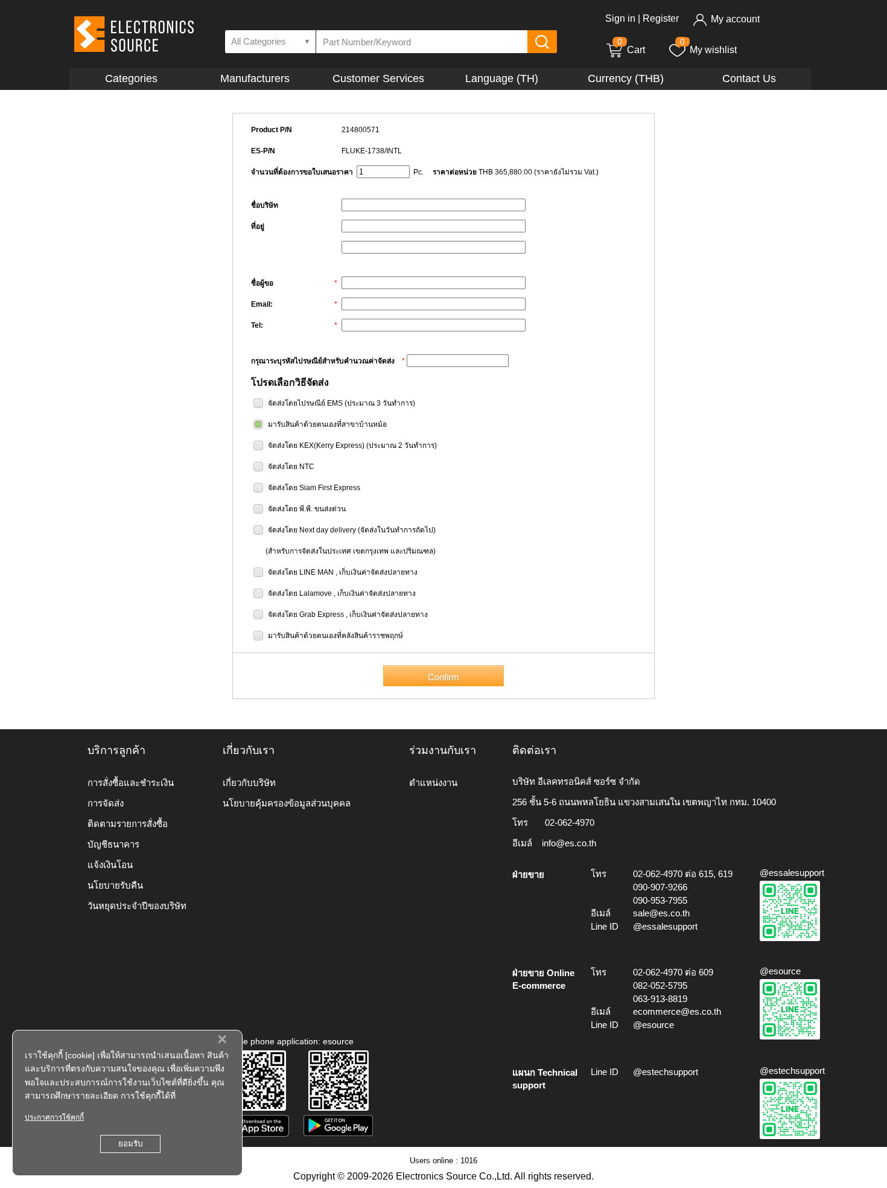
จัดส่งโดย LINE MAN (301, 572)
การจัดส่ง (105, 803)
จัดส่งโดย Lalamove (300, 593)
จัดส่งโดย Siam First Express (314, 488)
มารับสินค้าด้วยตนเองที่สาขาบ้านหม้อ (327, 424)
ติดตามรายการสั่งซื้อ (127, 824)
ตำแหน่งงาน (433, 783)
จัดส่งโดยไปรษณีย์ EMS (305, 403)
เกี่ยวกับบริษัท (249, 783)
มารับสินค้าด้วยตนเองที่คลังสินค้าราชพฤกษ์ (335, 635)
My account (735, 19)
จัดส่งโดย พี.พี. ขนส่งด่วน (307, 509)
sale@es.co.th (661, 913)
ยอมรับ (130, 1143)
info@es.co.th (569, 843)
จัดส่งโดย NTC (291, 466)
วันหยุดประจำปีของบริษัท (136, 906)
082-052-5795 (660, 985)
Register (661, 18)
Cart (631, 50)
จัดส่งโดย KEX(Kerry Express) (316, 445)
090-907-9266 (660, 887)
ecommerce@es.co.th (677, 1011)
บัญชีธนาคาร (113, 844)
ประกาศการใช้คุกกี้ (54, 1117)
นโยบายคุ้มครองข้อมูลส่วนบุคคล (287, 803)
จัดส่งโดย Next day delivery (312, 530)
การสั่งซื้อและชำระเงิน (130, 783)
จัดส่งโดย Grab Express (306, 614)
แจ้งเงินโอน (110, 865)
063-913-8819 (660, 999)
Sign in (620, 18)
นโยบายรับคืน (115, 885)
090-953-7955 (660, 900)
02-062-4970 (569, 822)
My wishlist (713, 50)
